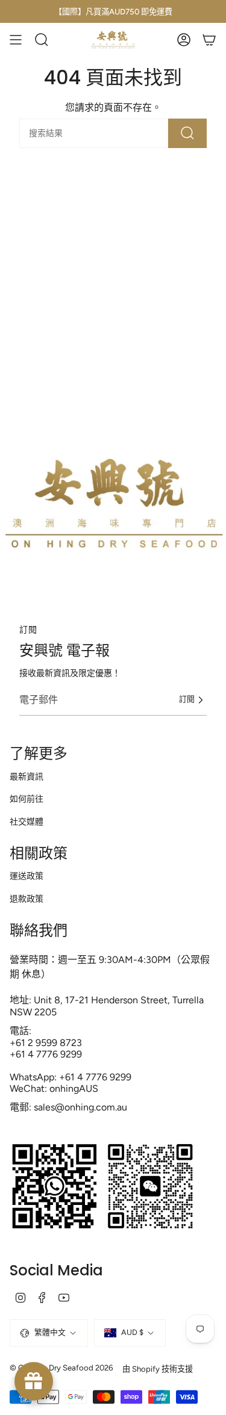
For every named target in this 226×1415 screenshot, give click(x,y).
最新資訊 (26, 777)
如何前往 (26, 799)
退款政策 (26, 899)
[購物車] (209, 40)
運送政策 (26, 876)
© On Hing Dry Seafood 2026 (61, 1367)
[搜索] (187, 133)
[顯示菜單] (16, 40)
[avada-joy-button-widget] (33, 1381)
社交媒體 (26, 822)
